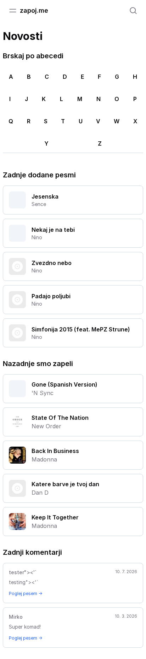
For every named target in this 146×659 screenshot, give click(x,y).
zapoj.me (34, 10)
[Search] (133, 11)
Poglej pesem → (25, 593)
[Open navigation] (13, 11)
